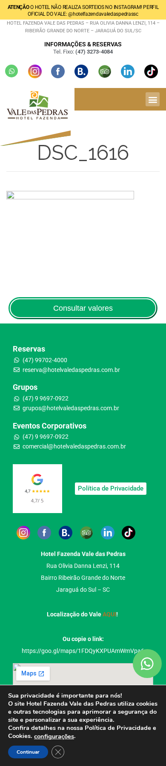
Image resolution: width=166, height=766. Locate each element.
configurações (54, 736)
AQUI (109, 614)
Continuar (28, 752)
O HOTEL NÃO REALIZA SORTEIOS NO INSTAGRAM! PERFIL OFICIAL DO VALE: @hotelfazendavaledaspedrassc (83, 10)
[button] (153, 99)
